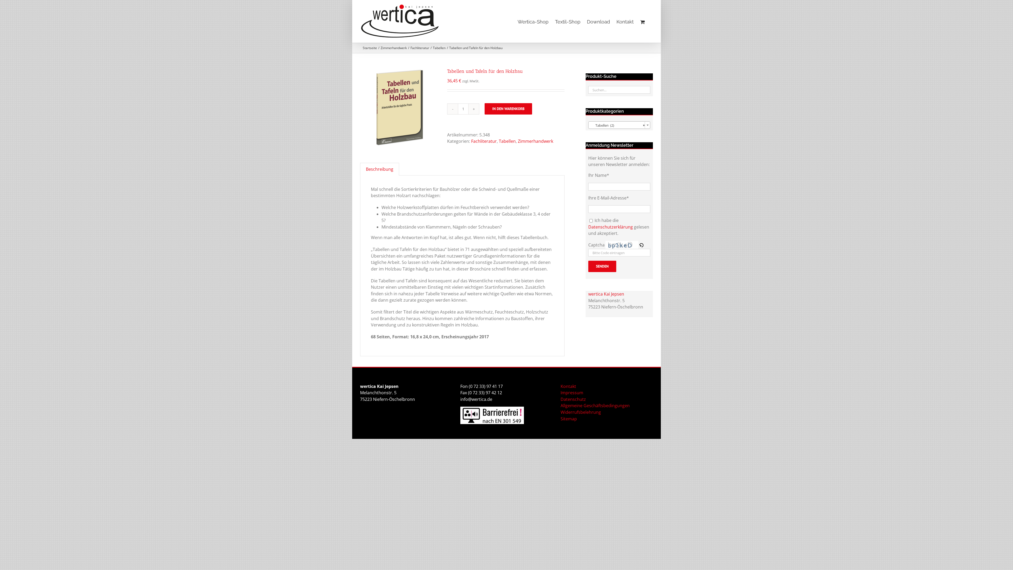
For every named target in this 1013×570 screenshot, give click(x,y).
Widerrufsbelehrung (581, 412)
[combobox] (619, 125)
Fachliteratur (484, 141)
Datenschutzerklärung (610, 227)
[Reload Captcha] (641, 245)
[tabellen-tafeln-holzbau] (399, 107)
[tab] (379, 169)
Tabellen (507, 141)
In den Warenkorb (508, 108)
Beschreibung (379, 169)
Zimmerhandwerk (535, 141)
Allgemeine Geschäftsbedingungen (595, 405)
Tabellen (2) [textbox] (618, 125)
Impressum (572, 393)
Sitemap (569, 419)
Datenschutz (573, 399)
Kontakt (568, 386)
